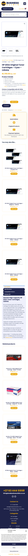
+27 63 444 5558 (14, 490)
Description (7, 286)
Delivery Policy (9, 337)
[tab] (14, 287)
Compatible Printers (9, 291)
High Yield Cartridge (8, 78)
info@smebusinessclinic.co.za (14, 493)
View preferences (14, 551)
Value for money (8, 80)
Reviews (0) (7, 294)
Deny (14, 547)
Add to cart (14, 102)
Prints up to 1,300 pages (9, 81)
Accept (14, 544)
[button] (26, 531)
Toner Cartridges (9, 60)
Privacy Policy (17, 554)
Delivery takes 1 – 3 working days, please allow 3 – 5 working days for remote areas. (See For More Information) (15, 85)
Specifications (8, 289)
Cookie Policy (11, 554)
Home (3, 60)
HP (13, 110)
